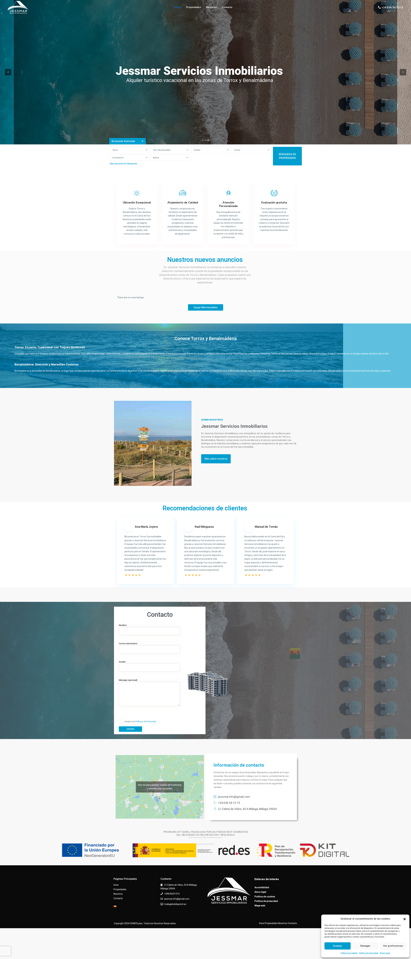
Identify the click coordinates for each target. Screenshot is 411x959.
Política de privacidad (368, 953)
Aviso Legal (385, 953)
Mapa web (259, 905)
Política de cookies (349, 953)
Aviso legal (260, 892)
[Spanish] (115, 906)
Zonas (237, 150)
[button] (404, 918)
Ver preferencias (393, 945)
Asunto (122, 662)
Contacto (227, 7)
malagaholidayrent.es (175, 904)
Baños (156, 157)
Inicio (178, 7)
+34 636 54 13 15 (392, 7)
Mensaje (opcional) (128, 680)
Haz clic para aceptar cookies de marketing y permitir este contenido (159, 787)
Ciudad (197, 150)
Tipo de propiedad (161, 150)
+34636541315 (172, 893)
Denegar (365, 945)
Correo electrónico (128, 643)
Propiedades (193, 7)
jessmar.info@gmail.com (176, 899)
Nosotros (211, 7)
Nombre (123, 625)
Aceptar (337, 945)
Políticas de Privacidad (145, 721)
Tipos (115, 150)
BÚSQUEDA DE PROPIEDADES (287, 156)
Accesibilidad (261, 887)
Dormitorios (117, 157)
